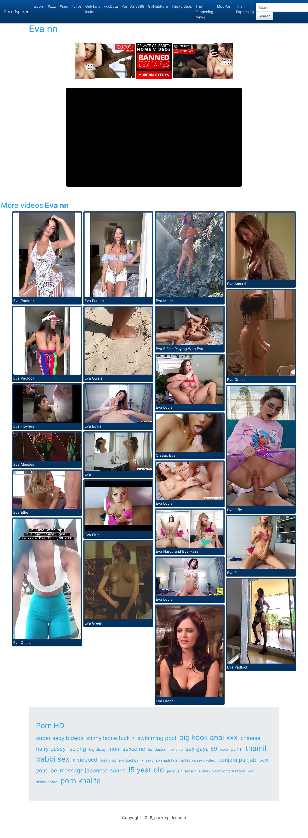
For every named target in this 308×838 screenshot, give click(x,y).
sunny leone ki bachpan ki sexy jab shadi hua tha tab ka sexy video (157, 760)
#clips (76, 6)
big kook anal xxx (208, 737)
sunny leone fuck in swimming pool (131, 738)
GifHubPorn (158, 6)
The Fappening (245, 9)
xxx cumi (231, 749)
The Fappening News (204, 11)
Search (264, 16)
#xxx (52, 6)
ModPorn (224, 6)
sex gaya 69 (201, 749)
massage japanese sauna (93, 770)
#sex (64, 6)
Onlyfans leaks (92, 9)
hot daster (156, 749)
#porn (39, 6)
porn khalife (80, 780)
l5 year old (146, 769)
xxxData (111, 6)
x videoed (84, 759)
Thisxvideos (182, 6)
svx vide (175, 749)
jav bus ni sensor (181, 771)
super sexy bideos (59, 738)
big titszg (97, 749)
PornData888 (133, 6)
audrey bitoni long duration (222, 771)
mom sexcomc (126, 749)
